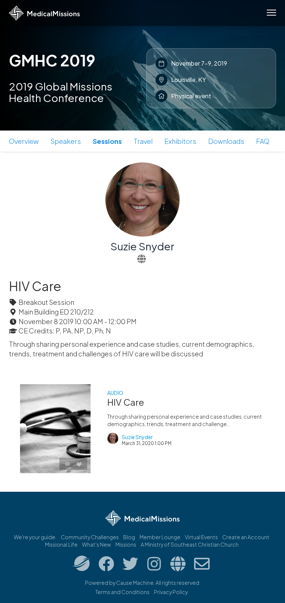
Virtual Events (201, 537)
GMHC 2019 (52, 60)
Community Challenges (90, 537)
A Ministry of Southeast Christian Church (190, 544)
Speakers (65, 141)
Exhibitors (180, 141)
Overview (24, 141)
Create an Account (245, 537)
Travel (143, 141)
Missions (125, 544)
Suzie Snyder (142, 246)
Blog (129, 537)
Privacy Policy (171, 592)
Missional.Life (61, 544)
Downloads (226, 141)
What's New (96, 544)
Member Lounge (160, 537)
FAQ (262, 141)
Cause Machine (135, 582)
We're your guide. (35, 537)
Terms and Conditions (122, 592)
